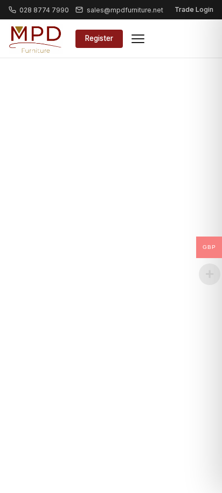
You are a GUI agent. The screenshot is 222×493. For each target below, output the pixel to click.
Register (99, 38)
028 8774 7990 (44, 10)
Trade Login (194, 9)
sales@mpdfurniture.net (125, 10)
